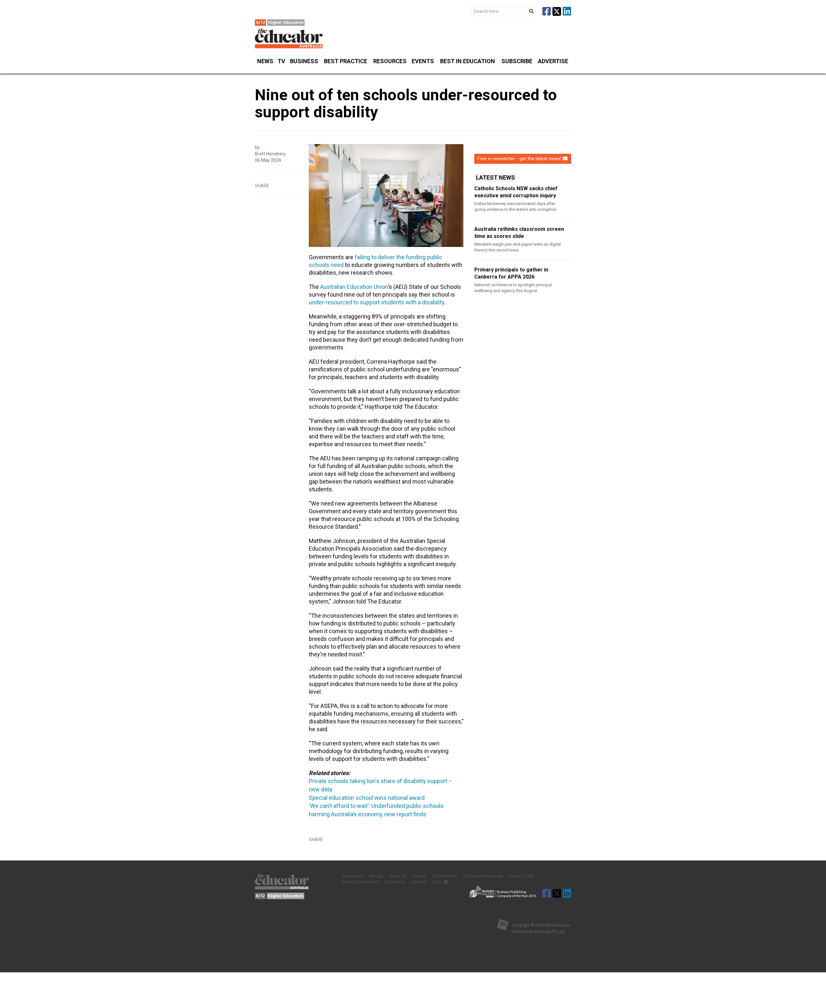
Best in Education (467, 61)
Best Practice (345, 61)
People (376, 876)
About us (397, 876)
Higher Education (286, 22)
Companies (352, 876)
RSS (437, 881)
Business (304, 61)
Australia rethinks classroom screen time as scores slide (519, 232)
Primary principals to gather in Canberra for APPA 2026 (511, 273)
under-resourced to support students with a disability (377, 302)
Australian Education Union (354, 286)
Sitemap (419, 881)
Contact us (395, 881)
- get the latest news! (519, 159)
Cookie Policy (444, 876)
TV (281, 61)
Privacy (419, 876)
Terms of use (521, 876)
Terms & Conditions (360, 881)
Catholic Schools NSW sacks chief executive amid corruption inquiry (516, 192)
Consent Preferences (483, 876)
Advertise (553, 61)
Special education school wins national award (367, 797)
